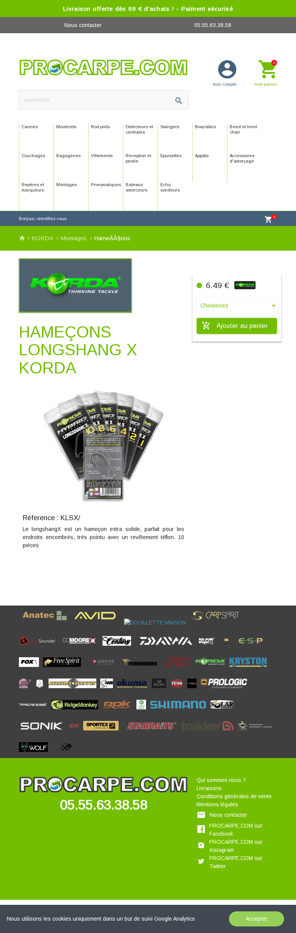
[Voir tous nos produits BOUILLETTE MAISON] (157, 622)
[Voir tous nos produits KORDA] (212, 669)
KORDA (43, 238)
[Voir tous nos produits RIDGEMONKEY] (76, 711)
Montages (74, 238)
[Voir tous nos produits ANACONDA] (21, 622)
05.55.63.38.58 (212, 25)
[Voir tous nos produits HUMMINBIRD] (142, 669)
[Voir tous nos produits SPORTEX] (103, 732)
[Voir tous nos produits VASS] (256, 732)
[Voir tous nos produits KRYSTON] (250, 669)
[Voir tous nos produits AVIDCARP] (97, 622)
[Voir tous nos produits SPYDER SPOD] (125, 732)
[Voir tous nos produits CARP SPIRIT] (217, 622)
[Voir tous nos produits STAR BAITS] (154, 732)
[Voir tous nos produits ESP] (253, 648)
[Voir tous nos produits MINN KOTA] (74, 690)
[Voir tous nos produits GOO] (87, 669)
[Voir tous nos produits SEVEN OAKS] (143, 711)
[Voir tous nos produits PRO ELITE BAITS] (194, 690)
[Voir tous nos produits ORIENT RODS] (161, 690)
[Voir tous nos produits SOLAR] (224, 711)
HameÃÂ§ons (112, 238)
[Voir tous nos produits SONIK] (44, 732)
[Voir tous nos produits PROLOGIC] (226, 690)
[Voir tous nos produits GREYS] (105, 669)
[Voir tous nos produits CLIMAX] (137, 648)
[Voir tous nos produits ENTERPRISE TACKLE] (229, 648)
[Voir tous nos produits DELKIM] (209, 648)
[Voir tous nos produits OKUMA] (134, 690)
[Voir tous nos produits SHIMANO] (180, 711)
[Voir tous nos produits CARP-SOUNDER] (40, 648)
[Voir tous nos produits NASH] (108, 690)
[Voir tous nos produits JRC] (179, 669)
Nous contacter (83, 25)
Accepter (256, 919)
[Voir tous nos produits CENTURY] (119, 648)
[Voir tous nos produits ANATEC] (47, 622)
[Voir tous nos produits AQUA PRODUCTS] (73, 622)
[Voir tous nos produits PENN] (178, 690)
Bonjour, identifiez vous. (43, 218)
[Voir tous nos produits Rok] (119, 711)
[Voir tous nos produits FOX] (31, 669)
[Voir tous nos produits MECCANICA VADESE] (42, 690)
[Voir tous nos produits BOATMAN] (122, 622)
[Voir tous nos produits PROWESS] (35, 711)
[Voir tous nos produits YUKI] (64, 754)
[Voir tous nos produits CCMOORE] (82, 648)
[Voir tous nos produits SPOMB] (76, 732)
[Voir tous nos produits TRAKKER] (209, 732)
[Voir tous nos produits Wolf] (35, 754)
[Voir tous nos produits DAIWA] (168, 648)
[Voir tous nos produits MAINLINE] (27, 690)
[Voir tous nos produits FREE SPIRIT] (64, 669)
